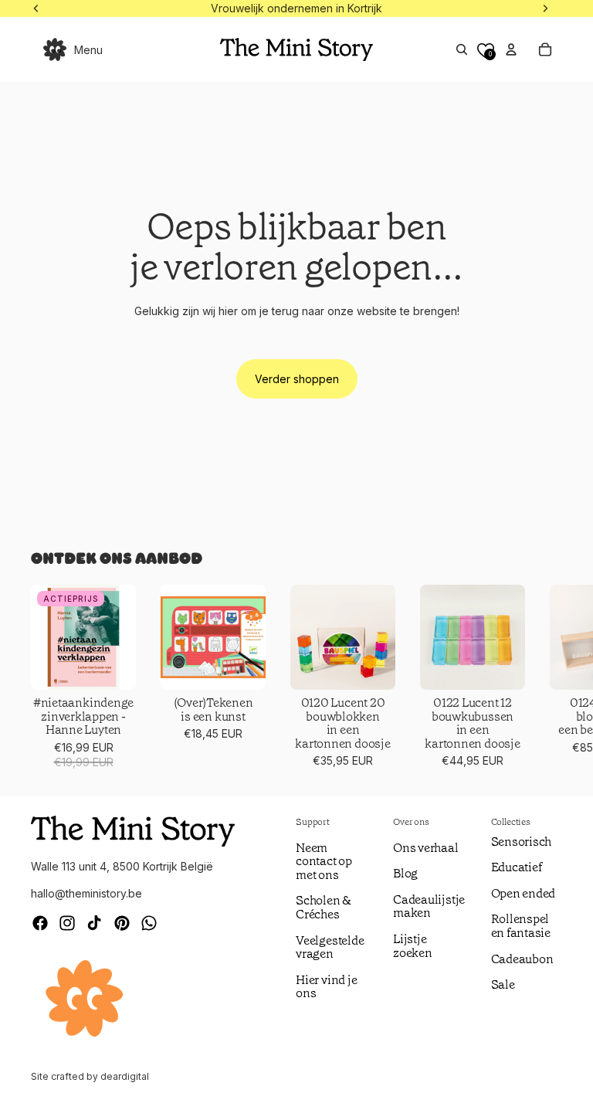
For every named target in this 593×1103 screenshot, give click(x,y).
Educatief (516, 867)
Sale (503, 984)
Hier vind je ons (326, 987)
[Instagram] (67, 923)
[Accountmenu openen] (511, 49)
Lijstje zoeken (412, 946)
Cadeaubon (522, 959)
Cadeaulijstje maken (429, 906)
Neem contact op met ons (324, 861)
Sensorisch (521, 841)
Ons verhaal (425, 848)
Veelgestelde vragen (330, 947)
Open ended (523, 893)
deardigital (124, 1076)
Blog (405, 873)
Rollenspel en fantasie (521, 926)
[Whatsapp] (149, 923)
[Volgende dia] (543, 677)
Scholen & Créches (323, 907)
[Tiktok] (94, 923)
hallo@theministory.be (86, 893)
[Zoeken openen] (462, 49)
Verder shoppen (297, 378)
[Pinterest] (122, 923)
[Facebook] (40, 923)
